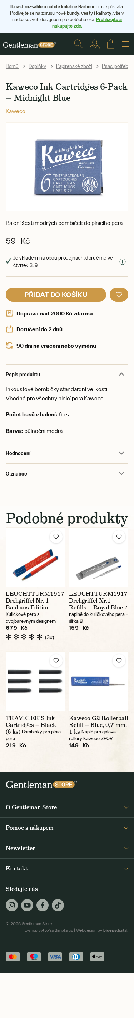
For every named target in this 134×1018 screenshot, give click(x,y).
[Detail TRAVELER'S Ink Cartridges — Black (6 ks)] (35, 681)
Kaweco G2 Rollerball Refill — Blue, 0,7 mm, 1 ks (98, 724)
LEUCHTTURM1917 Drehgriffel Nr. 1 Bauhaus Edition (35, 600)
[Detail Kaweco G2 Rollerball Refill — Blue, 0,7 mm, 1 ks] (99, 681)
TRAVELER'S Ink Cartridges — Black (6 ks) (31, 724)
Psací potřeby (116, 66)
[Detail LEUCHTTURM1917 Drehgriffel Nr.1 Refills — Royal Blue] (99, 557)
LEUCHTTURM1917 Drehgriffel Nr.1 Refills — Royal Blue (98, 600)
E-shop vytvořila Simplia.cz (49, 930)
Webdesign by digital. (102, 930)
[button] (119, 295)
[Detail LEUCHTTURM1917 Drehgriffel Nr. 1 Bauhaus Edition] (35, 557)
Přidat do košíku (56, 294)
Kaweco (15, 111)
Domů (12, 66)
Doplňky (37, 66)
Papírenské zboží (74, 66)
